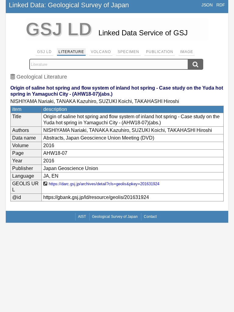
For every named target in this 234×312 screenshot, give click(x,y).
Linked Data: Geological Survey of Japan (69, 5)
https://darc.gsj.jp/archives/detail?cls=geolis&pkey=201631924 (104, 184)
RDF (220, 4)
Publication (159, 52)
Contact (150, 216)
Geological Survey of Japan (115, 216)
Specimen (128, 52)
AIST (82, 216)
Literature (71, 52)
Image (186, 52)
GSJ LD (44, 52)
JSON (207, 4)
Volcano (101, 52)
